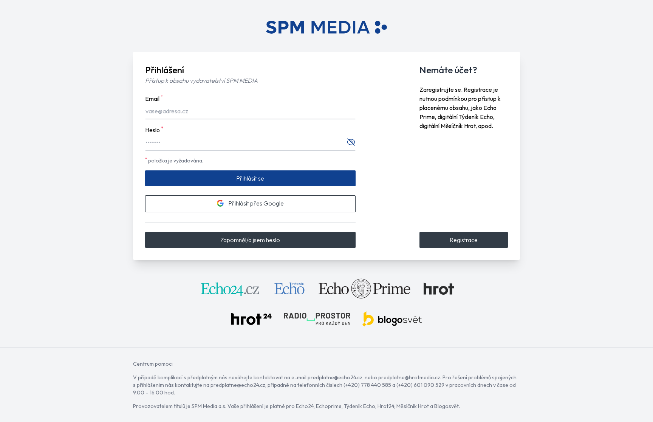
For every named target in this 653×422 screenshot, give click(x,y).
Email (154, 98)
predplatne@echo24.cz (335, 377)
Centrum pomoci (153, 363)
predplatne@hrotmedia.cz (409, 377)
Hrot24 (386, 406)
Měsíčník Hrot (412, 406)
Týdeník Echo (359, 406)
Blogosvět (446, 406)
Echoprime (329, 406)
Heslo (154, 129)
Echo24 (305, 406)
